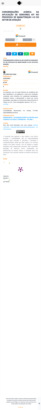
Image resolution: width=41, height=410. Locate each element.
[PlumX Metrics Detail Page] (20, 169)
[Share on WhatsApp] (26, 53)
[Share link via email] (32, 53)
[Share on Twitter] (14, 53)
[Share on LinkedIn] (20, 53)
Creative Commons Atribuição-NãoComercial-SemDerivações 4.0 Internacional (20, 127)
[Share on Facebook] (8, 53)
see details (6, 181)
